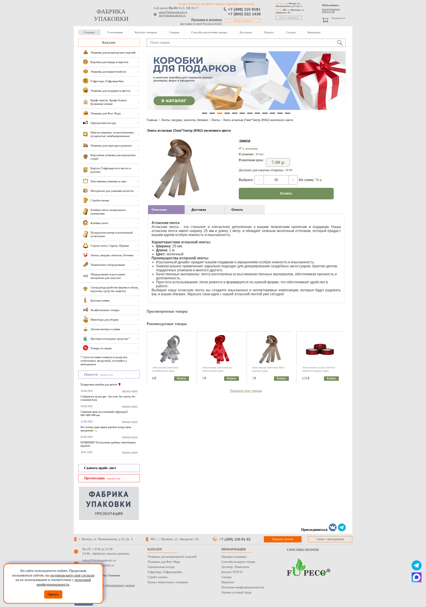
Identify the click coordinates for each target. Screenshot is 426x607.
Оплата (269, 32)
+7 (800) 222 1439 (244, 14)
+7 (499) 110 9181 (244, 9)
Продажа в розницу (206, 19)
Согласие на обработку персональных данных (104, 585)
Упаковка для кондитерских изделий (172, 556)
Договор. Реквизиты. (235, 567)
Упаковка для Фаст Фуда (164, 561)
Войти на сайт (328, 11)
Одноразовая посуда (161, 567)
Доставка (245, 32)
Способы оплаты (303, 549)
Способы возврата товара (238, 561)
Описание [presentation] (159, 209)
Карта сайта (81, 581)
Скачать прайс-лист (100, 468)
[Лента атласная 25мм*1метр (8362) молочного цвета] (177, 198)
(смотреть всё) (106, 375)
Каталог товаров (146, 32)
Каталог (109, 42)
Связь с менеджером (288, 17)
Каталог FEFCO (232, 572)
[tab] (166, 209)
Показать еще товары (246, 391)
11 (280, 113)
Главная (89, 32)
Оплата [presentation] (237, 209)
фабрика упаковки (111, 15)
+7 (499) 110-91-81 (235, 539)
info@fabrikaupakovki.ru (172, 15)
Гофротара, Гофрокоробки (165, 572)
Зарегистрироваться (331, 9)
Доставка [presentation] (198, 209)
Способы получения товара (209, 32)
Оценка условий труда (236, 592)
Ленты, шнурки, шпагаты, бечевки (184, 120)
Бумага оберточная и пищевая (168, 582)
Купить (286, 193)
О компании (115, 32)
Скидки (174, 32)
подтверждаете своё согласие (72, 575)
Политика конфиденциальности (242, 587)
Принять (53, 594)
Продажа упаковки (234, 556)
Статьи (290, 32)
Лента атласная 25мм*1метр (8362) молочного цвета (258, 120)
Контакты (314, 32)
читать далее (130, 391)
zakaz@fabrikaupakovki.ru (173, 12)
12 (287, 113)
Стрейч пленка (157, 577)
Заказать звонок (243, 20)
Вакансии (227, 582)
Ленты (215, 120)
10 (272, 113)
